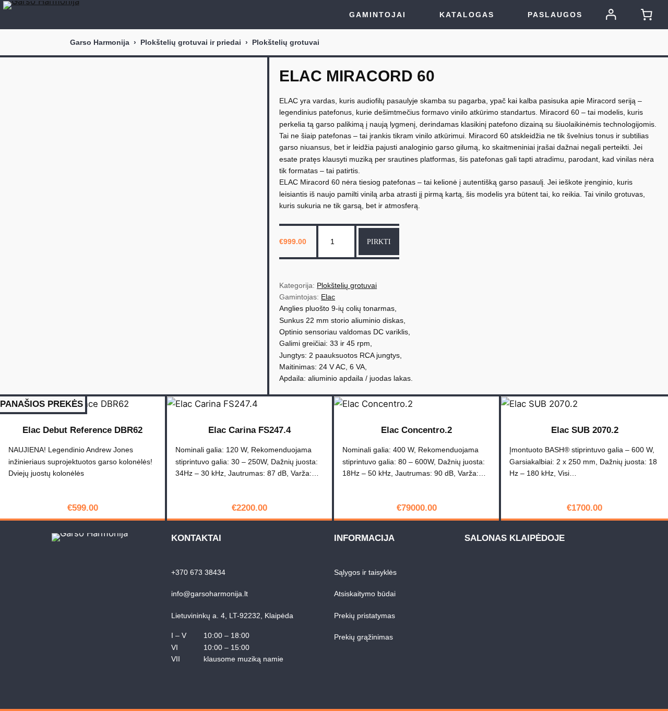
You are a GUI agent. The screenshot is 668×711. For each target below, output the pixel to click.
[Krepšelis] (647, 15)
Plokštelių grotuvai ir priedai (190, 42)
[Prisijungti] (611, 14)
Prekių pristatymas (364, 615)
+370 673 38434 (198, 572)
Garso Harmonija (99, 42)
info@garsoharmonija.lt (209, 593)
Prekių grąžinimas (363, 637)
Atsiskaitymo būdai (365, 593)
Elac (328, 297)
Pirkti (379, 241)
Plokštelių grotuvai (285, 42)
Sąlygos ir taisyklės (365, 572)
